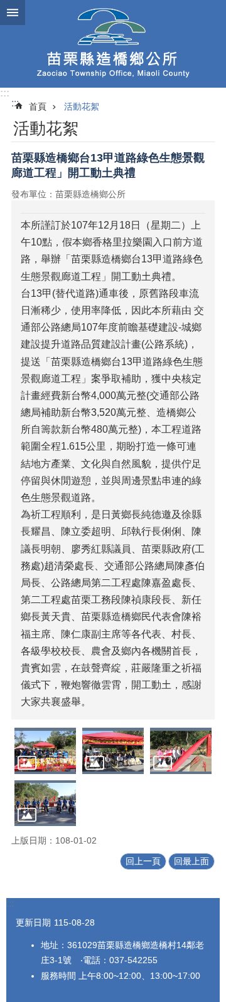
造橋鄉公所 (113, 44)
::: (4, 93)
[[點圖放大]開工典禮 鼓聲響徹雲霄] (45, 803)
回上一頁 (143, 861)
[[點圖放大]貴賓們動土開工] (181, 750)
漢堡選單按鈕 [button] (12, 12)
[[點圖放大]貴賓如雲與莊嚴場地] (45, 750)
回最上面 (191, 861)
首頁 (37, 106)
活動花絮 (81, 106)
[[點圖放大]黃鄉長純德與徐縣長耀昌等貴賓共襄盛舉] (113, 750)
